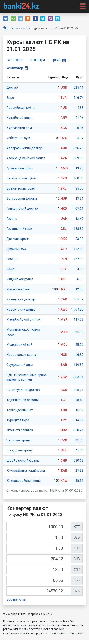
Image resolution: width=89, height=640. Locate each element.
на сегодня (14, 60)
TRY (63, 420)
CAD (63, 299)
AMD (64, 168)
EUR (63, 98)
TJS (63, 400)
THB (63, 410)
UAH (63, 219)
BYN (63, 178)
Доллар (12, 88)
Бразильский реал (20, 188)
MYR (63, 319)
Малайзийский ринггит (24, 319)
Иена (10, 269)
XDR (63, 377)
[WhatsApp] (13, 18)
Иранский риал (18, 289)
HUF (63, 198)
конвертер (14, 68)
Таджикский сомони (22, 400)
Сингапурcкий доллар (23, 390)
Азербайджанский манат (25, 158)
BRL (63, 188)
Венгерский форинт (21, 198)
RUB (63, 108)
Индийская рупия (19, 279)
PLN (63, 259)
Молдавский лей (19, 345)
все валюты (16, 600)
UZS (63, 138)
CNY (63, 118)
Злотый (12, 259)
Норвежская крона (21, 355)
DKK (63, 239)
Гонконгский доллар (22, 209)
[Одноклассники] (27, 18)
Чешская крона (18, 440)
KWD (64, 309)
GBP (63, 430)
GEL (63, 229)
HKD (63, 209)
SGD (63, 390)
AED (63, 249)
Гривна (11, 219)
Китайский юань (19, 118)
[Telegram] (20, 18)
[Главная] (4, 28)
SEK (63, 450)
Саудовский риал (19, 365)
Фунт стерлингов (19, 430)
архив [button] (56, 60)
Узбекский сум (18, 138)
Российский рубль (20, 108)
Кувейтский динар (20, 309)
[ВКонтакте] (5, 18)
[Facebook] (35, 18)
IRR (62, 289)
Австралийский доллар (24, 148)
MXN (64, 332)
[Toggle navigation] (81, 5)
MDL (63, 345)
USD (63, 88)
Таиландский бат (19, 410)
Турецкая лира (17, 420)
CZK (63, 440)
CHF (63, 460)
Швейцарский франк (22, 460)
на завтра (37, 60)
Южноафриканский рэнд (25, 470)
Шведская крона (19, 450)
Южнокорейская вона (23, 481)
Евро (10, 98)
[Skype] (57, 18)
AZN (63, 158)
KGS (63, 128)
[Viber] (50, 18)
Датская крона (17, 239)
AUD (63, 148)
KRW (63, 481)
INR (63, 279)
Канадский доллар (20, 299)
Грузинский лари (19, 229)
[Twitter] (42, 18)
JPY (63, 269)
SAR (63, 365)
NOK (63, 355)
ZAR (63, 470)
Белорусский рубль (21, 178)
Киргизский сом (19, 128)
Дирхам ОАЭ (16, 249)
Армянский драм (19, 168)
